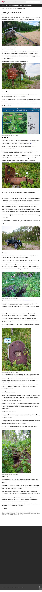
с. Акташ (30, 143)
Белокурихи (26, 300)
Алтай (7, 5)
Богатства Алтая (10, 8)
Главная (3, 5)
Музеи (15, 8)
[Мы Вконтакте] (39, 587)
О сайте (30, 5)
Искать (39, 2)
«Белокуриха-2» (28, 51)
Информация (22, 5)
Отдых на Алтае (15, 5)
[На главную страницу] (11, 2)
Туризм (10, 5)
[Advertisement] (21, 572)
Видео (26, 5)
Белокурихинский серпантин (18, 94)
